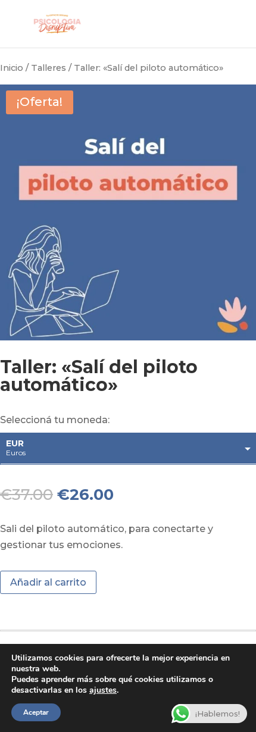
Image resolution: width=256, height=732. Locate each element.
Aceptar (36, 712)
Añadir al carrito (48, 582)
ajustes (103, 690)
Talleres (48, 67)
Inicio (11, 67)
